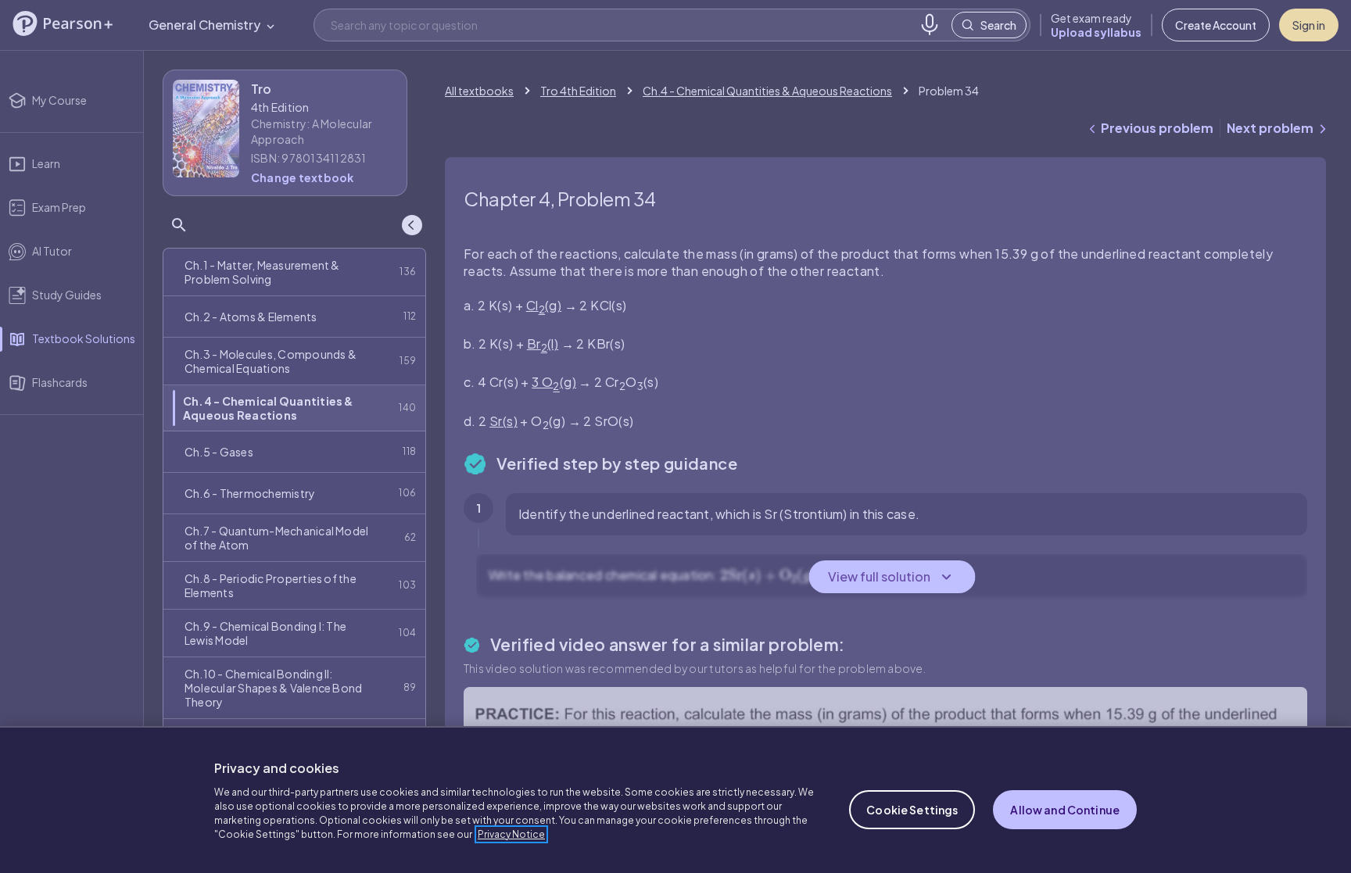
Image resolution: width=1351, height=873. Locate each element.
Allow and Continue (1065, 810)
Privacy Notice (511, 834)
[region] (675, 799)
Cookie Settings (912, 810)
